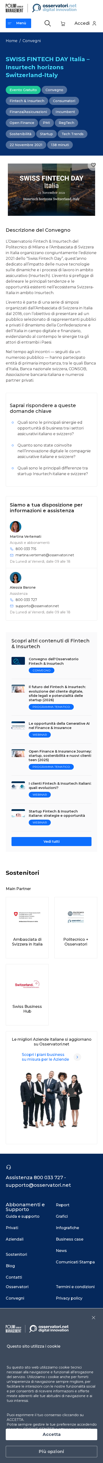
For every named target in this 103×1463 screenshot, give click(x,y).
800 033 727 (26, 600)
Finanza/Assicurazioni (28, 112)
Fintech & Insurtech (27, 101)
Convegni (32, 41)
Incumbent (65, 112)
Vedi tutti (52, 841)
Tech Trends (73, 134)
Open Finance (22, 123)
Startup (46, 134)
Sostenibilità (20, 134)
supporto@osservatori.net (37, 606)
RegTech (66, 123)
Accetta (52, 1434)
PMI (46, 123)
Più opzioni (51, 1451)
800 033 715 (26, 549)
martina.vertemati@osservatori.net (45, 555)
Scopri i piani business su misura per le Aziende (45, 1057)
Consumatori (64, 101)
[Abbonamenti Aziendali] (77, 1057)
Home (11, 41)
